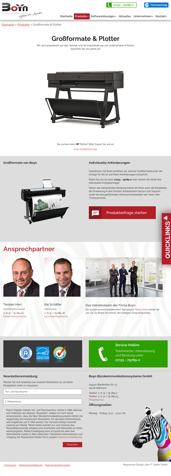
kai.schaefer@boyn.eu (56, 316)
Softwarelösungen (103, 16)
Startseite (66, 16)
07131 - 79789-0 (127, 360)
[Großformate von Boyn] (42, 198)
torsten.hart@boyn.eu (15, 316)
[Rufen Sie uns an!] (121, 5)
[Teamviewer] (156, 5)
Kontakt (161, 16)
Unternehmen (142, 16)
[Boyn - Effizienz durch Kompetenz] (23, 9)
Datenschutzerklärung (70, 437)
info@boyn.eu (96, 399)
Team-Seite (141, 309)
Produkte (81, 16)
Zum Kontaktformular (85, 149)
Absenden (72, 444)
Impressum (10, 465)
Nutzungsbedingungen (57, 465)
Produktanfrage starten (126, 212)
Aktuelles (125, 16)
